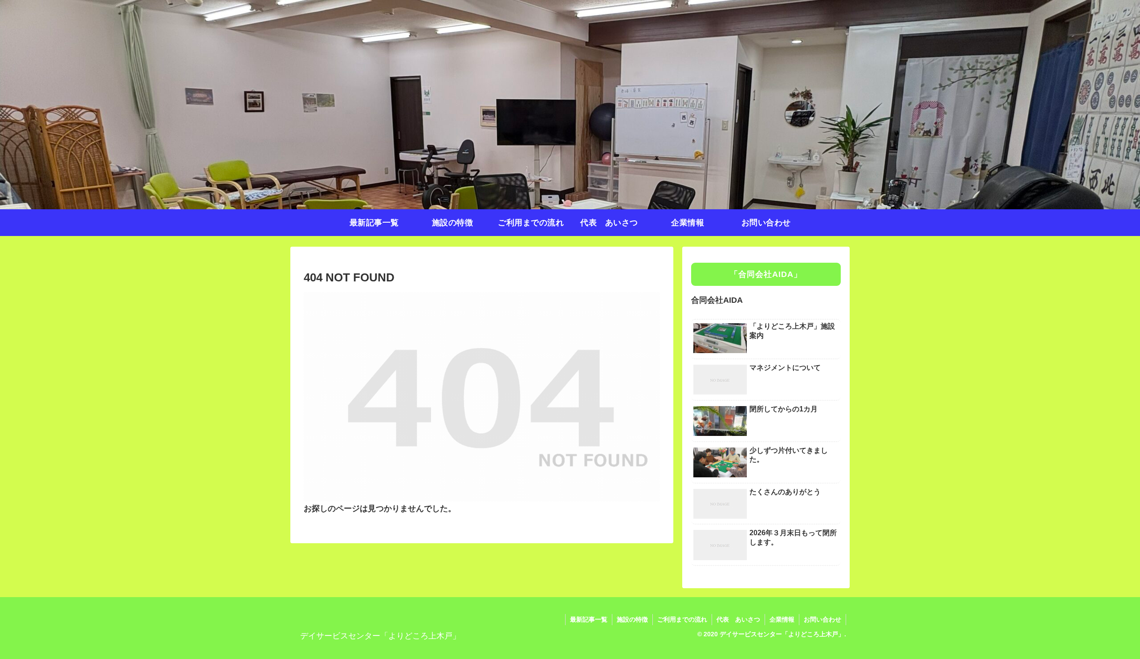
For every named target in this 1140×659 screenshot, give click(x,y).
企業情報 (782, 619)
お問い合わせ (822, 619)
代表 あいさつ (738, 619)
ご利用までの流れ (682, 619)
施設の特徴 (632, 619)
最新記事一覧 (588, 619)
